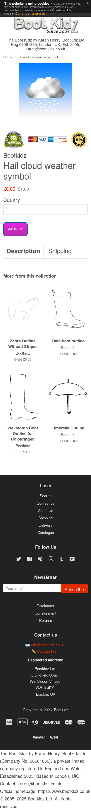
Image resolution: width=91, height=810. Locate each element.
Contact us (46, 503)
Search (45, 495)
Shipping (60, 250)
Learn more (39, 13)
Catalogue (45, 532)
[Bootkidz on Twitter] (18, 559)
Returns (45, 620)
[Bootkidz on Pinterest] (40, 559)
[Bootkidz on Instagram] (50, 559)
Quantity (11, 200)
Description (23, 250)
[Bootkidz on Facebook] (29, 559)
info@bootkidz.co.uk (48, 644)
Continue (22, 13)
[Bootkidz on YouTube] (72, 559)
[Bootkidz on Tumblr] (61, 559)
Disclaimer (45, 605)
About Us (45, 510)
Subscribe (74, 589)
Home (7, 57)
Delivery (45, 525)
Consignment (45, 613)
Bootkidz (61, 709)
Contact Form (48, 651)
